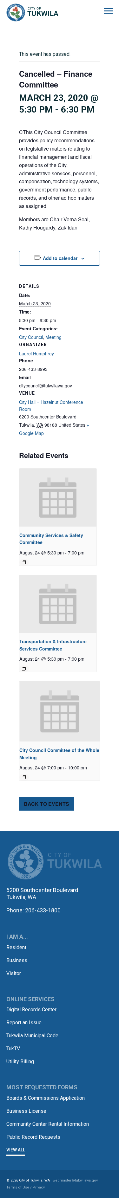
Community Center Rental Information (47, 1124)
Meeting (53, 337)
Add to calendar (60, 258)
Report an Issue (24, 1023)
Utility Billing (20, 1062)
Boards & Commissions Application (45, 1098)
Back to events (46, 803)
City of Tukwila (32, 12)
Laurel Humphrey (36, 353)
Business (16, 960)
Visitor (13, 973)
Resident (16, 947)
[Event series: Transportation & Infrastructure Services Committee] (24, 668)
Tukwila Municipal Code (32, 1036)
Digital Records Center (31, 1010)
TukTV (13, 1049)
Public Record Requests (33, 1137)
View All (15, 1149)
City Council (31, 337)
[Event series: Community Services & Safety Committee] (24, 562)
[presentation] (57, 497)
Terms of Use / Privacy (25, 1187)
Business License (26, 1111)
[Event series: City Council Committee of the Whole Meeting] (24, 777)
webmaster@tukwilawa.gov (75, 1180)
